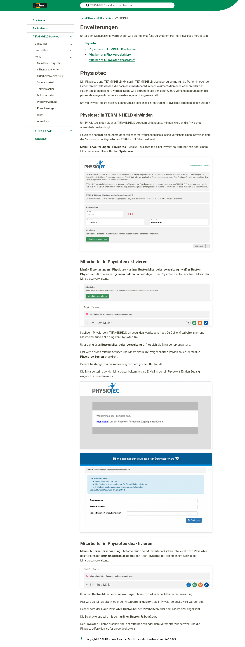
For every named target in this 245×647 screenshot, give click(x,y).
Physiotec (90, 43)
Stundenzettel (45, 82)
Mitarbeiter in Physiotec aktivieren (110, 54)
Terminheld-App (42, 130)
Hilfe (40, 114)
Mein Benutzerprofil (48, 63)
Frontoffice (41, 50)
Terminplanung (46, 89)
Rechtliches (40, 138)
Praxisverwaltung (47, 101)
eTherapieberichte (48, 69)
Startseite (39, 20)
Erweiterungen (46, 108)
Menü (38, 56)
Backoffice (41, 43)
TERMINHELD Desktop (46, 36)
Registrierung (40, 28)
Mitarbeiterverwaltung (50, 76)
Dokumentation (46, 95)
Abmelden (43, 121)
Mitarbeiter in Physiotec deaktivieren (112, 60)
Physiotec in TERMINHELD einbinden (112, 49)
